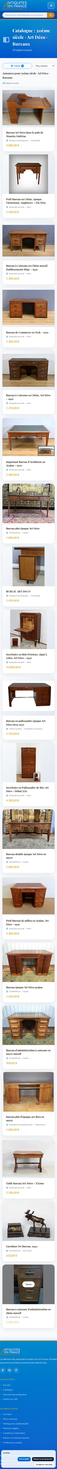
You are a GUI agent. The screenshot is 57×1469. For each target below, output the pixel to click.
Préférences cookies (12, 1442)
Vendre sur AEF (10, 1399)
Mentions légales (11, 1428)
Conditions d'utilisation (14, 1433)
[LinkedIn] (9, 1370)
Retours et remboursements (16, 1437)
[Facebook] (2, 1370)
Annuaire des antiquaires (15, 1394)
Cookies (6, 1453)
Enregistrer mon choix (44, 1464)
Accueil (6, 1385)
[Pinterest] (16, 1370)
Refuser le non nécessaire (42, 1459)
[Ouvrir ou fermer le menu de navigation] (51, 5)
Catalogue (8, 1389)
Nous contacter (10, 1419)
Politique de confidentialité (16, 1423)
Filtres (18, 66)
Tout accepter (24, 1459)
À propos (7, 1414)
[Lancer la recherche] (51, 15)
